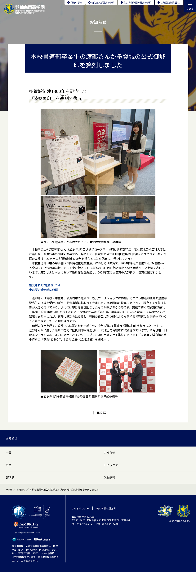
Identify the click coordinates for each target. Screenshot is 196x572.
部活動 (10, 477)
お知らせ (11, 438)
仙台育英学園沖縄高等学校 (137, 2)
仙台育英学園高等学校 (102, 2)
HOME (9, 489)
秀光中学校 (76, 2)
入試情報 (109, 477)
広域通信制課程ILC (170, 2)
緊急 (8, 465)
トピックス (111, 465)
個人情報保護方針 (106, 508)
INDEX (101, 412)
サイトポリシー (80, 508)
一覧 (8, 453)
